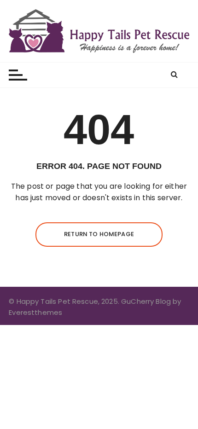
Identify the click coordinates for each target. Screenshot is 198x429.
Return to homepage (99, 234)
